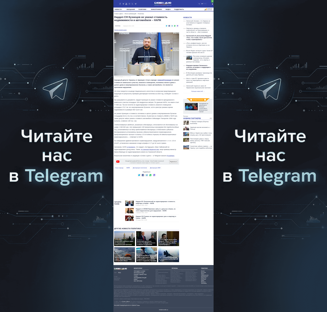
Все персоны (138, 281)
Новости (118, 9)
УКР (202, 3)
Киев (157, 271)
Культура (203, 272)
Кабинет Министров (140, 274)
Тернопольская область (191, 272)
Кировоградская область (176, 273)
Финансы (203, 282)
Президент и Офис (139, 271)
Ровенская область (175, 282)
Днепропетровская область (163, 277)
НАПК (128, 167)
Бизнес (203, 271)
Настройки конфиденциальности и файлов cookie (127, 305)
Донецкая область (160, 279)
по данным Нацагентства (150, 149)
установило (131, 147)
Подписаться (173, 161)
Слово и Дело (118, 13)
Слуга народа (119, 167)
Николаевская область (176, 277)
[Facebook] (120, 3)
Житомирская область (161, 280)
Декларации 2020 (155, 167)
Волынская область (161, 276)
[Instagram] (129, 3)
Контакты (117, 278)
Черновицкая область (190, 280)
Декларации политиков (140, 167)
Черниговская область (191, 279)
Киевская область (175, 272)
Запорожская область (161, 283)
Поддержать (179, 9)
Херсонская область (190, 275)
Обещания (130, 9)
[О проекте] (212, 1)
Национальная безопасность (204, 275)
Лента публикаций (130, 13)
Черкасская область (190, 277)
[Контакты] (212, 3)
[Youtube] (126, 3)
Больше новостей (197, 91)
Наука (202, 273)
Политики (142, 9)
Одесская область (175, 279)
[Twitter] (132, 3)
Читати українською (120, 30)
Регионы (175, 268)
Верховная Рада (139, 272)
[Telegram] (123, 3)
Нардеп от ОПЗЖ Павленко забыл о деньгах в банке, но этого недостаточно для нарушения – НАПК (156, 210)
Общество (203, 277)
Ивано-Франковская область (177, 271)
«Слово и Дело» (126, 301)
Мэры (135, 279)
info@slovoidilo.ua (163, 309)
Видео (168, 9)
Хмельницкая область (191, 276)
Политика (141, 13)
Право (202, 280)
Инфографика (156, 9)
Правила (116, 280)
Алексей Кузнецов (164, 80)
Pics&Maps (170, 156)
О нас (116, 276)
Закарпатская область (161, 282)
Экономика (204, 283)
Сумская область (189, 271)
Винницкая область (160, 275)
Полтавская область (175, 280)
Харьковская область (190, 273)
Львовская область (175, 276)
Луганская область (175, 275)
